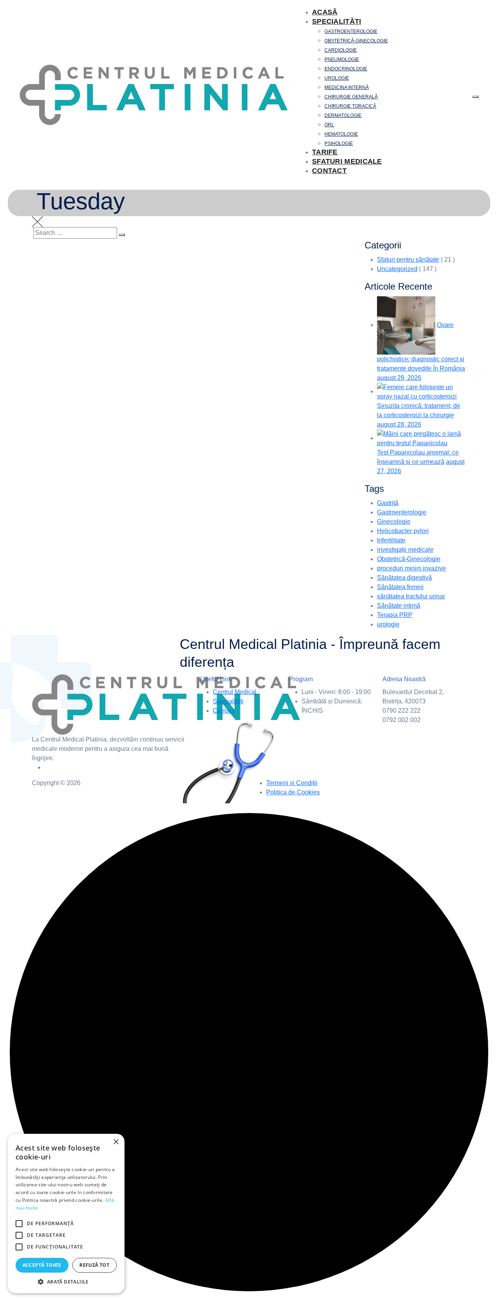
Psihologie (338, 143)
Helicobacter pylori (403, 531)
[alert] (66, 1213)
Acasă (325, 12)
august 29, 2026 (399, 377)
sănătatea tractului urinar (411, 596)
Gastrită (387, 503)
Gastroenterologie (350, 31)
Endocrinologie (345, 69)
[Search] (122, 235)
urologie (388, 624)
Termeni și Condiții (291, 783)
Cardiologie (340, 50)
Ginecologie (393, 521)
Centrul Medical (234, 692)
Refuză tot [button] (94, 1265)
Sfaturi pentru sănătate (408, 259)
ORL (329, 125)
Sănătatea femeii (400, 587)
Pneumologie (341, 59)
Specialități (336, 21)
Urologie (336, 78)
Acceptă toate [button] (42, 1265)
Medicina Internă (346, 87)
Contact (329, 171)
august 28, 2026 (399, 424)
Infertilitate (391, 540)
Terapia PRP (394, 615)
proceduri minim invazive (411, 568)
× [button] (116, 1142)
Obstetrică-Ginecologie (356, 41)
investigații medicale (405, 549)
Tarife (325, 152)
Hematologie (341, 134)
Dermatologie (342, 115)
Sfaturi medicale (347, 161)
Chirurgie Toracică (350, 106)
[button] (66, 1281)
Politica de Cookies (293, 792)
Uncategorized (397, 269)
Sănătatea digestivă (404, 577)
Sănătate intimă (398, 605)
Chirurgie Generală (351, 97)
